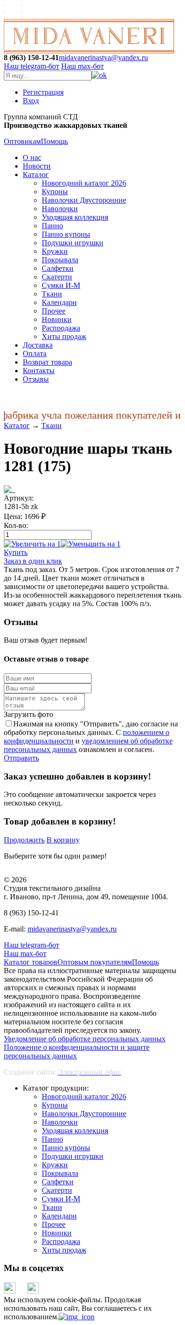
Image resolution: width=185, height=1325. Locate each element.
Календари (59, 302)
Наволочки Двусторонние (84, 200)
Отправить (21, 758)
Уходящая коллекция (75, 217)
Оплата (34, 353)
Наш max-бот (25, 953)
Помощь (54, 141)
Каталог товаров (30, 962)
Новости (37, 166)
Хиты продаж (64, 336)
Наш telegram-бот (31, 945)
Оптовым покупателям (94, 962)
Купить (16, 552)
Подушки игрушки (72, 243)
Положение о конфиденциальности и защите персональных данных (76, 1051)
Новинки (57, 319)
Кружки (55, 251)
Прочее (53, 311)
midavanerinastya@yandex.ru (103, 58)
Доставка (38, 345)
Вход (31, 101)
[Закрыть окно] (76, 1317)
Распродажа (61, 328)
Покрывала (60, 260)
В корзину (63, 840)
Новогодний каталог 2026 (84, 183)
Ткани (52, 294)
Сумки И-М (61, 285)
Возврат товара (47, 362)
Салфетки (58, 268)
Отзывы (36, 379)
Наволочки (60, 209)
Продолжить (24, 840)
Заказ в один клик (33, 561)
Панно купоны (66, 234)
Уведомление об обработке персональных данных (85, 1039)
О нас (32, 157)
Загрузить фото (28, 714)
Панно (52, 226)
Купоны (55, 192)
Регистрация (43, 92)
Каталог (36, 174)
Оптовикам (22, 141)
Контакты (39, 371)
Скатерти (57, 277)
